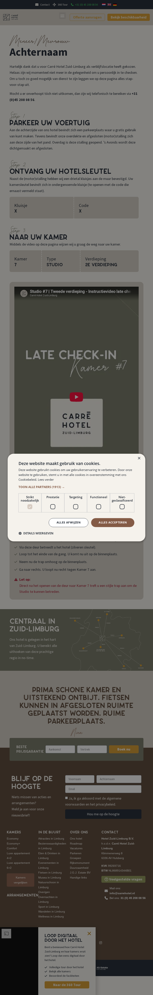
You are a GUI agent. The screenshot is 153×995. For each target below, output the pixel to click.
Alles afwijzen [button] (69, 522)
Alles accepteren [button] (113, 522)
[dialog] (76, 497)
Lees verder (46, 480)
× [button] (138, 458)
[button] (76, 487)
